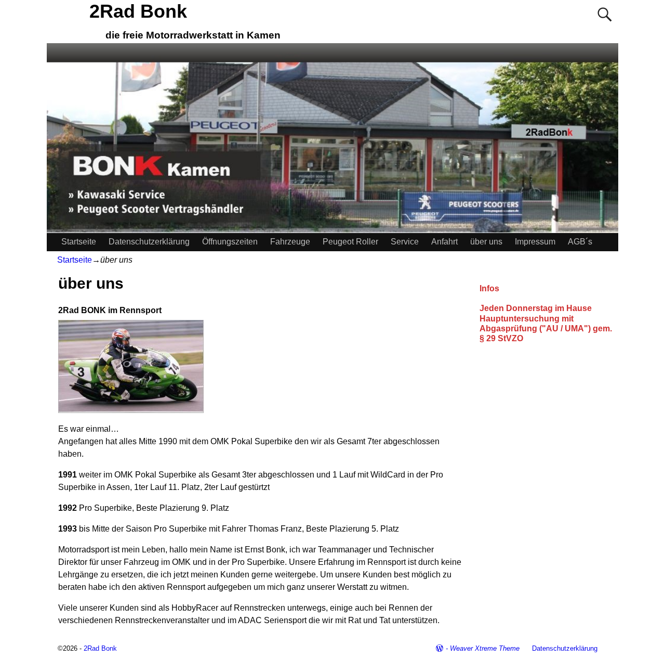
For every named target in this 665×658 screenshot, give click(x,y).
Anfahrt (444, 241)
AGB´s (580, 241)
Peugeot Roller (350, 241)
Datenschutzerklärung (149, 241)
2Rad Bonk (138, 11)
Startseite (78, 241)
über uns (486, 241)
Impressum (535, 241)
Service (405, 241)
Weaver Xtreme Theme (485, 648)
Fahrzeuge (290, 241)
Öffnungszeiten (230, 241)
